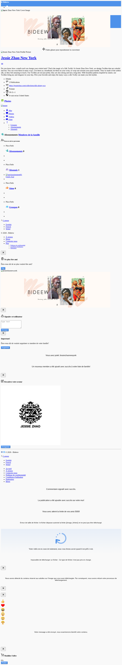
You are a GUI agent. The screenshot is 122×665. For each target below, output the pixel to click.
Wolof (8, 229)
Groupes (13, 125)
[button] (2, 64)
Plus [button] (7, 243)
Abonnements (15, 127)
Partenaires (13, 248)
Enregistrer (5, 447)
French (8, 227)
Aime (11, 188)
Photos (7, 101)
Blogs (8, 239)
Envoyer (5, 330)
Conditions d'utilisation (16, 246)
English (8, 225)
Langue (6, 221)
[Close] (3, 253)
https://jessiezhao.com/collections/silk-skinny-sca (27, 86)
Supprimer (5, 348)
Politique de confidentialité (17, 245)
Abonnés (13, 129)
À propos (9, 237)
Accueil (9, 469)
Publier (4, 663)
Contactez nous (11, 241)
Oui (3, 268)
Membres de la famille (29, 135)
